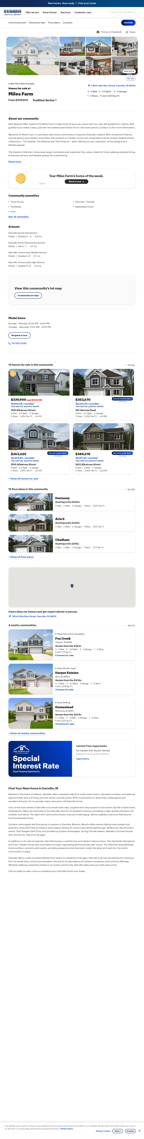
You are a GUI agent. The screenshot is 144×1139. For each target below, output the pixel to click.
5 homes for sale (64, 655)
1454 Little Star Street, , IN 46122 (113, 85)
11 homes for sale (64, 723)
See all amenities (18, 216)
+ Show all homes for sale (23, 478)
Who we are (32, 12)
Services (66, 12)
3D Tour (130, 78)
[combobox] (123, 12)
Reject (118, 1131)
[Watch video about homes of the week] (30, 178)
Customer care (82, 12)
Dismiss (130, 1131)
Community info (17, 22)
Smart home (50, 12)
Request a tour (19, 335)
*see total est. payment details (25, 405)
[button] (128, 23)
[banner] (72, 3)
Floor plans (54, 22)
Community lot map (28, 295)
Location (68, 22)
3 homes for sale (64, 689)
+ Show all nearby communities (26, 733)
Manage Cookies (103, 1131)
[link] (32, 56)
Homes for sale (37, 22)
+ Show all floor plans (20, 557)
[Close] (139, 1131)
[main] (72, 583)
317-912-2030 (18, 343)
